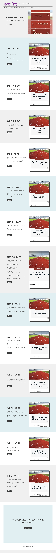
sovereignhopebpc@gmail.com (28, 546)
